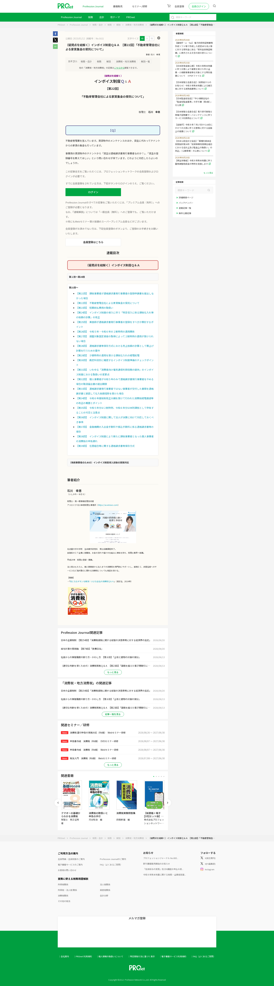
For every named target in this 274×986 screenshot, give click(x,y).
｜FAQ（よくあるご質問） (203, 956)
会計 (101, 17)
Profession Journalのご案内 (113, 859)
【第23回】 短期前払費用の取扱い (94, 307)
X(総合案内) (210, 858)
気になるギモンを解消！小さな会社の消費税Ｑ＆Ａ (92, 581)
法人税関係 (105, 884)
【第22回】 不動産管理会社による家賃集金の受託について (107, 303)
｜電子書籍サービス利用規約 (172, 956)
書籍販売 (118, 6)
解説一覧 (145, 61)
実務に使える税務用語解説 (73, 879)
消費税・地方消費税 (134, 24)
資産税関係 (105, 890)
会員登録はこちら (93, 242)
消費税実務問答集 (125, 813)
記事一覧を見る (113, 714)
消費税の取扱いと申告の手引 (98, 814)
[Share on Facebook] (55, 35)
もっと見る (112, 672)
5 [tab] (163, 776)
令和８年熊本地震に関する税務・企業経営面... (164, 874)
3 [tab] (158, 776)
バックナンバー (186, 202)
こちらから (119, 67)
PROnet (61, 24)
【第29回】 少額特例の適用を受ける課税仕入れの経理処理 (107, 355)
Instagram (209, 869)
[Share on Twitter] (55, 41)
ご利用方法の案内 (68, 853)
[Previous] (58, 802)
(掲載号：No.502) (95, 38)
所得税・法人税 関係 (67, 890)
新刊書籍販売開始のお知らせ (156, 863)
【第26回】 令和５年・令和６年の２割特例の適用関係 (105, 331)
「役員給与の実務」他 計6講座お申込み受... (163, 869)
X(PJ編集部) (210, 863)
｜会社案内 (64, 956)
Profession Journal (93, 6)
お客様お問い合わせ (67, 870)
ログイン (93, 192)
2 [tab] (156, 776)
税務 (90, 17)
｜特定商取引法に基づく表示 (141, 956)
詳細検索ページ (186, 197)
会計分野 (104, 895)
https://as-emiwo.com (108, 505)
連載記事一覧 (185, 207)
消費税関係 (63, 895)
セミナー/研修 (139, 6)
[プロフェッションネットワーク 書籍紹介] (77, 614)
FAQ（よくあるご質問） (111, 864)
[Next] (167, 802)
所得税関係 (63, 884)
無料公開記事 (185, 213)
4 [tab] (161, 776)
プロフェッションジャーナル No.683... (160, 858)
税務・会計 (97, 24)
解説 (118, 24)
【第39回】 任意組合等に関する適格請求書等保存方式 (105, 446)
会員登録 (179, 6)
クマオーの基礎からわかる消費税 (70, 814)
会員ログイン (199, 6)
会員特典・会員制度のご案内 (71, 859)
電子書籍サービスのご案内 (70, 864)
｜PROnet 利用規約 (83, 956)
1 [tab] (153, 776)
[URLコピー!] (55, 48)
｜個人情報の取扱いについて (109, 956)
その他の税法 (64, 901)
